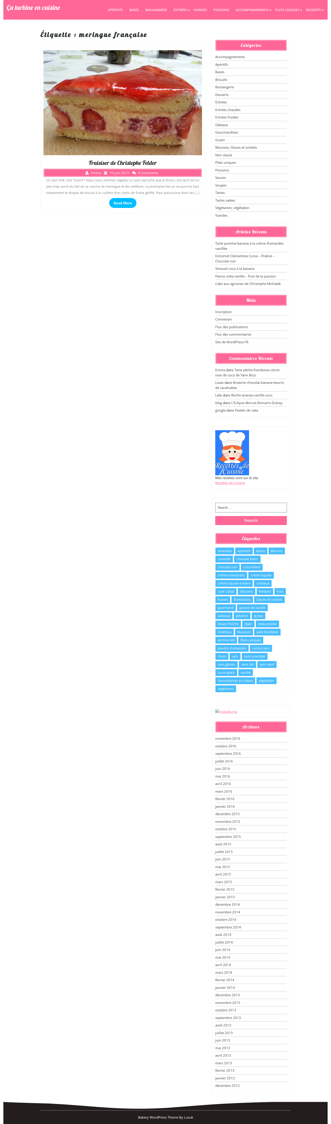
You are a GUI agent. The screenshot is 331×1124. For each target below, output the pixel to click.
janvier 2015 (225, 897)
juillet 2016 (224, 761)
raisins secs (261, 648)
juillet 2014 (224, 942)
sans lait (247, 664)
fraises (223, 599)
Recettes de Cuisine (230, 482)
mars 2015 (223, 882)
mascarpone (267, 624)
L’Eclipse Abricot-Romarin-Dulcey (256, 402)
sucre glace (226, 672)
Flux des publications (231, 327)
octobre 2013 (225, 1010)
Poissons (221, 10)
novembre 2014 (227, 912)
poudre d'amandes (232, 648)
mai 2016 (222, 776)
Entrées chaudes (227, 109)
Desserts (313, 10)
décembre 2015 (227, 814)
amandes (225, 551)
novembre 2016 (227, 738)
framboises (242, 599)
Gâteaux (221, 125)
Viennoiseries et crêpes (235, 680)
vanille (246, 672)
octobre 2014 (225, 919)
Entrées (180, 10)
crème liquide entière (234, 583)
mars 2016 (223, 791)
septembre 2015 (228, 836)
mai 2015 (222, 867)
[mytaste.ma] (226, 711)
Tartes (220, 192)
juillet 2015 (224, 851)
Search (251, 520)
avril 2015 (223, 874)
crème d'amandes (231, 575)
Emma (220, 370)
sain (235, 656)
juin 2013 (222, 1040)
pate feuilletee (267, 632)
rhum (222, 656)
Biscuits (221, 79)
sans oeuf (267, 664)
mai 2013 (222, 1048)
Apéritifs (115, 10)
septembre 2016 (228, 753)
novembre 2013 (227, 1002)
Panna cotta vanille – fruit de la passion (245, 276)
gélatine (242, 616)
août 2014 (223, 934)
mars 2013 (223, 1063)
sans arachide (254, 656)
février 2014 (224, 980)
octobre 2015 (225, 829)
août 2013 (223, 1025)
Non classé (223, 155)
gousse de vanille (252, 607)
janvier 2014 (225, 987)
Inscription (223, 311)
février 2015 (224, 889)
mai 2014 (222, 957)
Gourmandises (226, 132)
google (220, 410)
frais (280, 591)
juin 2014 (222, 949)
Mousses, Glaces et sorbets (236, 147)
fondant (265, 591)
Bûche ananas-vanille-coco (251, 395)
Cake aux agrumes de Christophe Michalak (248, 283)
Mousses (244, 632)
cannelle (224, 559)
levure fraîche (228, 624)
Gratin (220, 140)
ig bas (258, 616)
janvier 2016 (225, 806)
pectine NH (226, 640)
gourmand (226, 607)
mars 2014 (223, 972)
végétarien (226, 689)
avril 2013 (223, 1055)
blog (218, 402)
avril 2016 (223, 783)
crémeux (262, 583)
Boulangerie (156, 10)
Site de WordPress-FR (231, 342)
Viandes (200, 10)
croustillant (251, 567)
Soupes (221, 185)
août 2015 (223, 844)
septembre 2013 (228, 1017)
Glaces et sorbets (269, 599)
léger (248, 624)
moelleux (224, 632)
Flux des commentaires (233, 334)
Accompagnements (252, 10)
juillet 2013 (224, 1033)
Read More (123, 203)
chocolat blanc (247, 559)
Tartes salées (225, 200)
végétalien (266, 680)
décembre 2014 (227, 904)
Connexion (223, 319)
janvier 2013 (225, 1078)
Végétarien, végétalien (232, 207)
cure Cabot (226, 591)
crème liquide (261, 575)
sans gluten (226, 664)
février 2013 (224, 1070)
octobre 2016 (225, 746)
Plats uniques (287, 10)
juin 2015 (222, 859)
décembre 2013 (227, 995)
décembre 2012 (227, 1085)
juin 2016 (222, 768)
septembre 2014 (228, 927)
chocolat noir (227, 567)
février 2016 (224, 798)
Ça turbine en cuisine (33, 7)
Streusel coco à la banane (234, 268)
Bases (134, 10)
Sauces (220, 177)
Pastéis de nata (246, 410)
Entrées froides (226, 117)
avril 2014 (223, 964)
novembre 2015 (227, 821)
